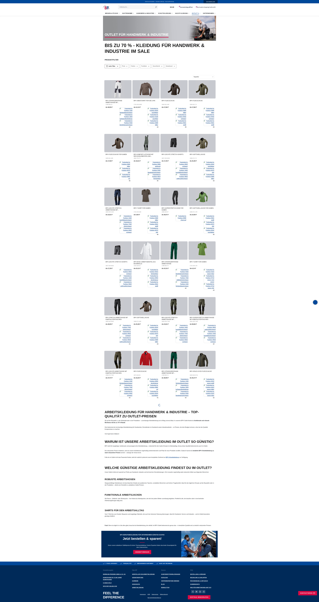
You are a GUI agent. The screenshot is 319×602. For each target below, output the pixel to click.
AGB (149, 594)
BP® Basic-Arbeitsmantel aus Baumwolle (145, 262)
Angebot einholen (142, 552)
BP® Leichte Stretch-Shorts (172, 154)
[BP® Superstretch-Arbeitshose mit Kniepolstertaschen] (202, 306)
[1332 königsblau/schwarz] (126, 110)
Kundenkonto (195, 584)
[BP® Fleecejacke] (174, 89)
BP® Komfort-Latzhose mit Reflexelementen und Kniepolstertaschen (143, 155)
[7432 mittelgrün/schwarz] (182, 278)
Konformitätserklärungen (170, 574)
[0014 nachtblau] (153, 110)
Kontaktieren (306, 593)
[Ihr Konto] (186, 7)
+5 (185, 127)
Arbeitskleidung (138, 587)
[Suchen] (156, 7)
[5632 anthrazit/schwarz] (182, 176)
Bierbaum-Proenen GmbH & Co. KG (114, 574)
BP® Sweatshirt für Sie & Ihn (144, 100)
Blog (163, 584)
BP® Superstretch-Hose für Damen (172, 209)
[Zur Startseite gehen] (106, 7)
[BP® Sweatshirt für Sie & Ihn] (146, 89)
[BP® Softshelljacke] (202, 143)
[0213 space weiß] (209, 381)
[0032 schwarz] (181, 116)
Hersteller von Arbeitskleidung (143, 574)
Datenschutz (155, 594)
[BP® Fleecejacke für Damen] (118, 143)
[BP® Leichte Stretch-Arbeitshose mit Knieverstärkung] (118, 197)
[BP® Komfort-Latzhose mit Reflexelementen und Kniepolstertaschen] (146, 143)
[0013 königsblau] (154, 176)
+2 (129, 127)
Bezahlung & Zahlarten (198, 577)
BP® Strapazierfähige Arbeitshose (170, 262)
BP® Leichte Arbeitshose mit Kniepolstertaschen (116, 372)
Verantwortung (137, 577)
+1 (129, 344)
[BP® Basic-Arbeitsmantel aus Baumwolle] (146, 250)
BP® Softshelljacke (197, 154)
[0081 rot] (125, 176)
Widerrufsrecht (164, 594)
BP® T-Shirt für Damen (142, 208)
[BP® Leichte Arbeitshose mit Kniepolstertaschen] (118, 360)
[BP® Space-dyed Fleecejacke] (202, 360)
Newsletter (165, 587)
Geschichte (136, 584)
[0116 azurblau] (153, 116)
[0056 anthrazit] (154, 164)
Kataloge (164, 577)
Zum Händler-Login (210, 1)
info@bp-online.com (110, 586)
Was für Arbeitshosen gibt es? (200, 587)
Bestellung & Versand (198, 574)
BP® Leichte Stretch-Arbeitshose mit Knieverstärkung (114, 209)
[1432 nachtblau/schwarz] (182, 170)
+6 (157, 234)
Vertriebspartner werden (170, 581)
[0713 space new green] (209, 279)
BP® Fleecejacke (168, 100)
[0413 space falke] (209, 387)
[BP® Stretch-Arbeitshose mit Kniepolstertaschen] (118, 306)
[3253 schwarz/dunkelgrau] (126, 116)
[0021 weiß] (181, 123)
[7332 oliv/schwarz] (126, 224)
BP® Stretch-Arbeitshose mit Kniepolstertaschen (117, 318)
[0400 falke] (153, 123)
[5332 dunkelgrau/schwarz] (126, 123)
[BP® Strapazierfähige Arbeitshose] (174, 250)
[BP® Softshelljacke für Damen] (202, 197)
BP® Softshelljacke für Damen (202, 208)
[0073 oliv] (125, 170)
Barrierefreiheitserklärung (154, 597)
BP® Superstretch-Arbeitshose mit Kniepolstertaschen (202, 318)
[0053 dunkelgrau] (153, 278)
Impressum (143, 594)
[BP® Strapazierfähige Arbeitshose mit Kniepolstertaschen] (118, 89)
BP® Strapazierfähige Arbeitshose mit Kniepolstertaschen (114, 101)
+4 (157, 127)
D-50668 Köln (107, 583)
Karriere (135, 581)
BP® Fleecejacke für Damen (116, 154)
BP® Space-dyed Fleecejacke (201, 371)
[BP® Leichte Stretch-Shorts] (174, 143)
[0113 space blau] (209, 271)
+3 (213, 290)
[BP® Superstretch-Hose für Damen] (174, 197)
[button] (315, 302)
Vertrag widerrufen (199, 597)
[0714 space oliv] (209, 286)
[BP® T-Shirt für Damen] (146, 197)
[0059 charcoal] (181, 218)
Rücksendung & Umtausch (199, 581)
